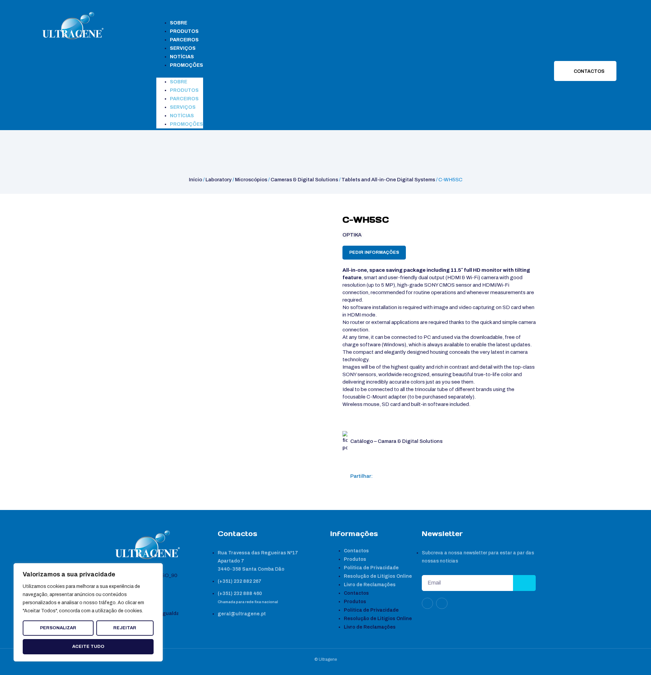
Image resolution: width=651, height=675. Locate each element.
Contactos (356, 550)
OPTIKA (351, 235)
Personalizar (58, 628)
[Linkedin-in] (427, 603)
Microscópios (251, 179)
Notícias (182, 56)
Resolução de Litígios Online (378, 576)
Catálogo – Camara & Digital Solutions (396, 441)
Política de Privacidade (371, 567)
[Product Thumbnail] (127, 221)
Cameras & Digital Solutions (304, 179)
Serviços (183, 48)
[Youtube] (442, 603)
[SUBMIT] (524, 583)
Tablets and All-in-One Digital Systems (388, 179)
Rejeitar (124, 628)
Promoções (186, 65)
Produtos (184, 31)
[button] (179, 73)
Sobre (178, 22)
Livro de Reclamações (370, 584)
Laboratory (218, 179)
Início (195, 179)
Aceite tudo (88, 646)
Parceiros (184, 39)
